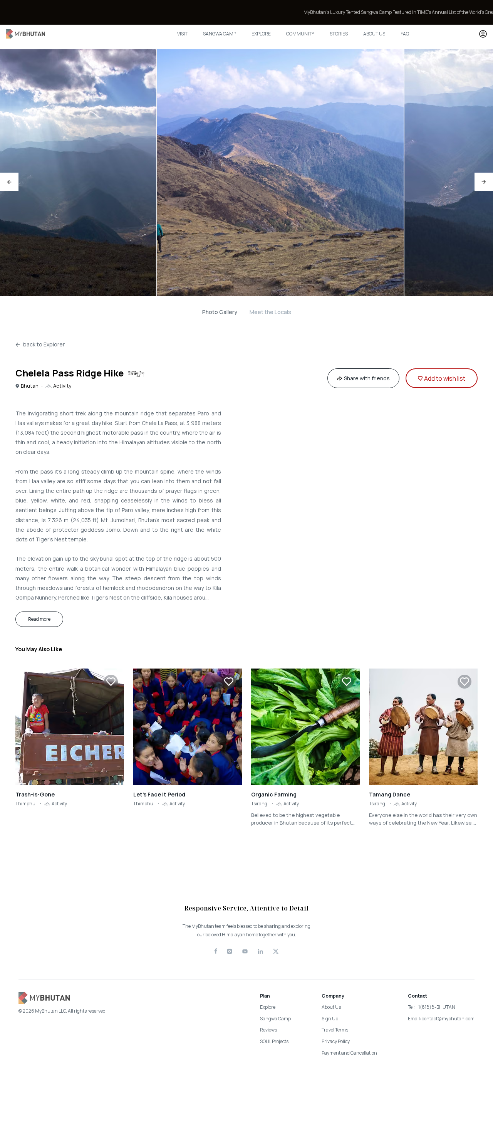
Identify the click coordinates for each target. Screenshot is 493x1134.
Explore (267, 1007)
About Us (331, 1007)
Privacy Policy (336, 1041)
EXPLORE (261, 34)
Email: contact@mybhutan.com (441, 1018)
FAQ (405, 34)
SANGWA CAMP (219, 34)
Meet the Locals (270, 312)
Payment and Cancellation (349, 1053)
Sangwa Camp (275, 1018)
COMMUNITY (300, 34)
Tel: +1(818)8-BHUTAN (431, 1007)
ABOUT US (374, 34)
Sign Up (330, 1018)
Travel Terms (335, 1029)
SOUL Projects (274, 1041)
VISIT (182, 34)
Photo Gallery (219, 312)
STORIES (339, 34)
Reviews (268, 1029)
